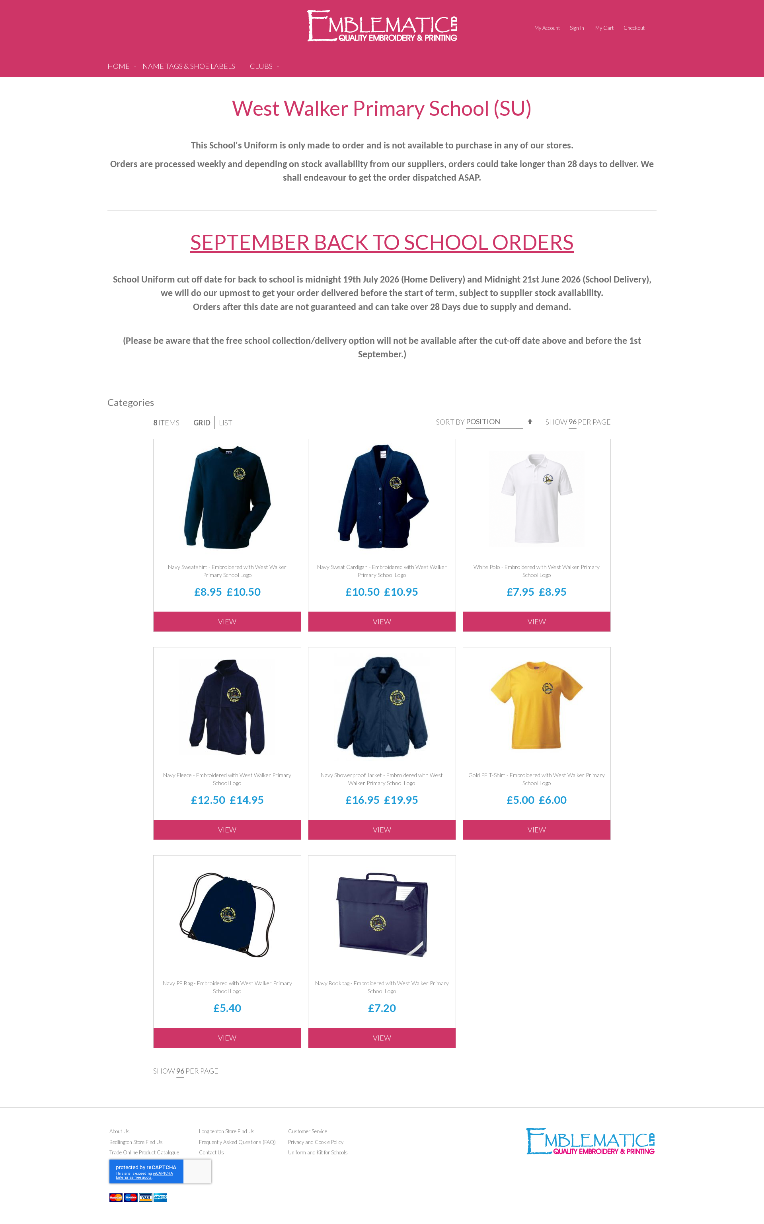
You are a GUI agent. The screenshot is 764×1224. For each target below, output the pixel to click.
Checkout (634, 28)
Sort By (450, 421)
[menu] (382, 69)
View (227, 621)
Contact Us (211, 1152)
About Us (119, 1131)
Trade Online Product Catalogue (144, 1152)
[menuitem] (189, 69)
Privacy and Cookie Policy (315, 1142)
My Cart (604, 28)
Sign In (577, 28)
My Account (547, 28)
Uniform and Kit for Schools (318, 1152)
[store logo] (382, 25)
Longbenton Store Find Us (227, 1131)
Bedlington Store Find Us (136, 1142)
